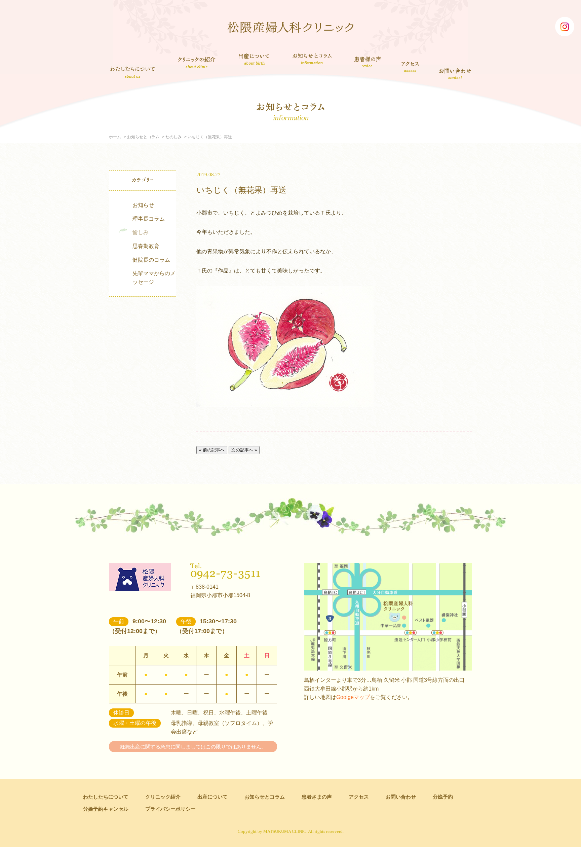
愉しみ (140, 232)
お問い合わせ (455, 73)
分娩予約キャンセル (105, 809)
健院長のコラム (151, 260)
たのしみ (173, 137)
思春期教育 (145, 246)
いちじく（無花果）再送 (241, 189)
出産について (254, 59)
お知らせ (143, 205)
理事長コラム (148, 219)
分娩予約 (443, 797)
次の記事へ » (244, 449)
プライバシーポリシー (170, 809)
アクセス (410, 67)
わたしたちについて (132, 72)
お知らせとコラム (312, 59)
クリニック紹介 (196, 63)
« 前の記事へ (212, 449)
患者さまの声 (367, 61)
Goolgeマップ (353, 697)
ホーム (115, 137)
